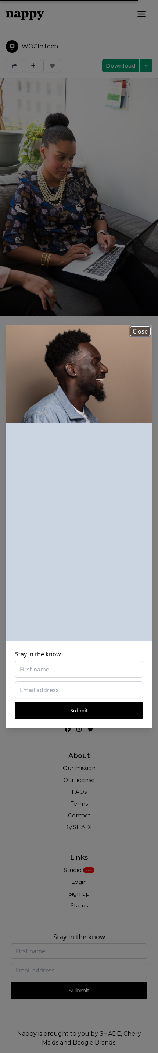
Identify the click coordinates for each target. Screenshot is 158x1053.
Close (140, 331)
